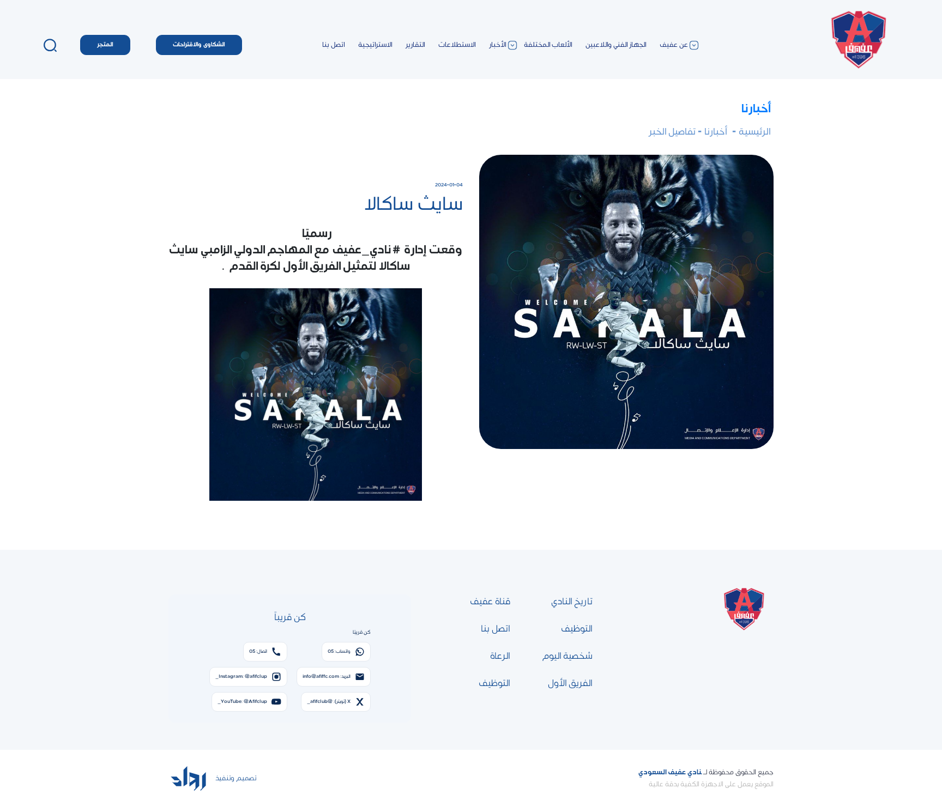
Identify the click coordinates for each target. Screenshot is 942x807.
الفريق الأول (570, 683)
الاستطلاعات (457, 45)
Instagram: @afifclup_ (241, 676)
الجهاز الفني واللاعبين (616, 45)
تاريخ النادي (572, 601)
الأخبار (497, 45)
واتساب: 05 (339, 651)
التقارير (415, 45)
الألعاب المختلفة (548, 45)
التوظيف (577, 628)
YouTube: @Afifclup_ (242, 702)
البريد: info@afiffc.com (327, 676)
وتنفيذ (224, 778)
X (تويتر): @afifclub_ (329, 702)
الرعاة (500, 656)
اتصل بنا (333, 45)
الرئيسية (753, 131)
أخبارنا (756, 109)
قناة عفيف (490, 601)
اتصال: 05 (258, 651)
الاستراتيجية (375, 45)
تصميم (245, 778)
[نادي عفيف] (858, 45)
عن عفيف (674, 45)
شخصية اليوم (567, 656)
